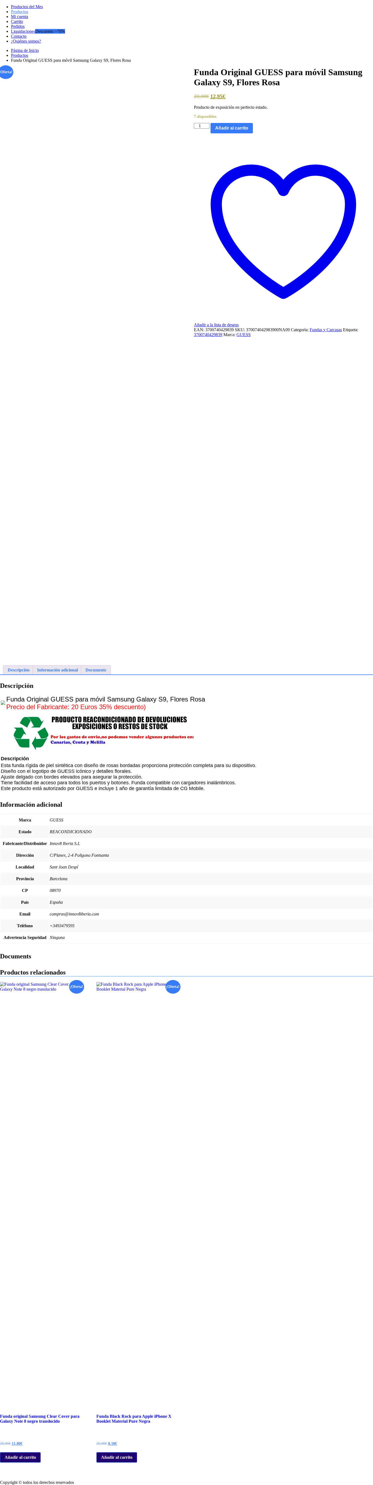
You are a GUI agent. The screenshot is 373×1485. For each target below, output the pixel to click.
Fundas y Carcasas (326, 329)
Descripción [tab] (18, 670)
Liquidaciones (23, 31)
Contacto (18, 36)
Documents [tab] (95, 670)
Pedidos (18, 26)
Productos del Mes (27, 6)
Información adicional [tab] (57, 670)
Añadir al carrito (231, 128)
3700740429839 (208, 334)
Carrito (17, 21)
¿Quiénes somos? (26, 41)
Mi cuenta (19, 16)
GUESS (243, 334)
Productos (19, 11)
